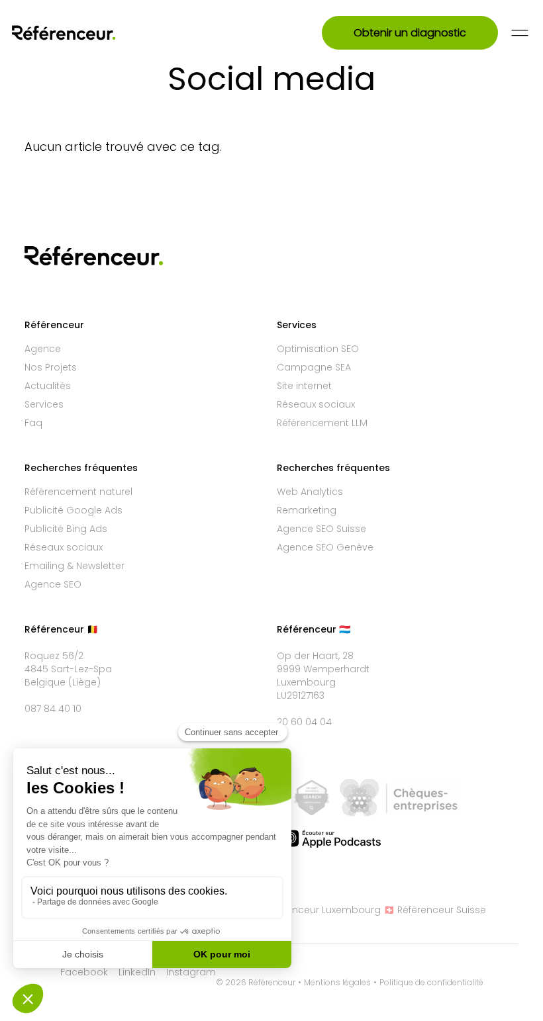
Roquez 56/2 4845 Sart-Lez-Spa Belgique (68, 669)
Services (44, 404)
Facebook (84, 972)
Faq (33, 422)
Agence (43, 348)
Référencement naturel (78, 491)
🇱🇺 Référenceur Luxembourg (315, 909)
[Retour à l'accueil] (81, 32)
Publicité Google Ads (74, 510)
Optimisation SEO (318, 348)
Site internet (304, 385)
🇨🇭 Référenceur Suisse (434, 909)
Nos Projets (51, 367)
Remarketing (306, 510)
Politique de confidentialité (431, 982)
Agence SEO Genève (325, 547)
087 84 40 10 (53, 708)
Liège (84, 682)
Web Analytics (310, 491)
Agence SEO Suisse (321, 528)
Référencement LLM (322, 422)
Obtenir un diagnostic (410, 32)
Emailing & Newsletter (74, 565)
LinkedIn (137, 972)
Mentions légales (337, 982)
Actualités (48, 385)
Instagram (191, 972)
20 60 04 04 (304, 722)
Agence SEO (53, 584)
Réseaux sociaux (316, 404)
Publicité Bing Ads (66, 528)
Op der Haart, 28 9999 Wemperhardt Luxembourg (323, 669)
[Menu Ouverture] (520, 32)
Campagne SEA (314, 367)
